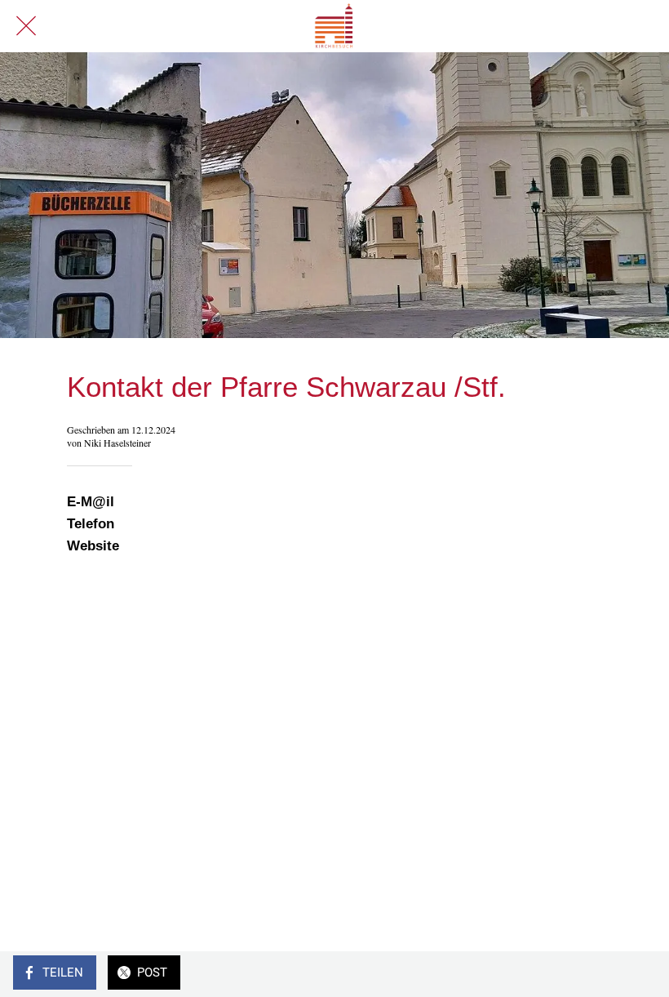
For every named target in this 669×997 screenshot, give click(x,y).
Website (93, 546)
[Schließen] (26, 26)
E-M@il (90, 502)
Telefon (92, 524)
